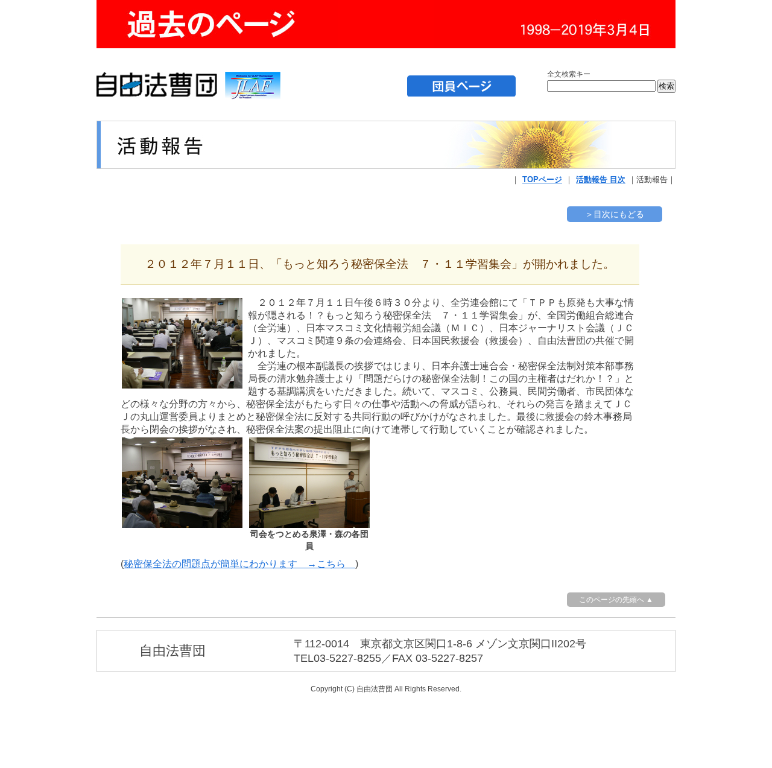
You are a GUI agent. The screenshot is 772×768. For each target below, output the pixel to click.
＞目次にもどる (614, 214)
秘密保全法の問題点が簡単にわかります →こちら (239, 564)
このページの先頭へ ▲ (616, 599)
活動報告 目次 (600, 179)
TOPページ (542, 179)
